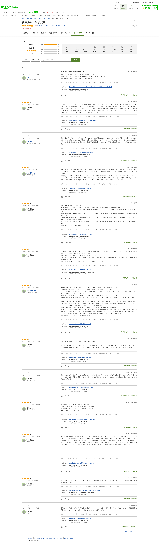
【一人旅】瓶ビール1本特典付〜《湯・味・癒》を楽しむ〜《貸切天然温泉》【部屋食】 (90, 87)
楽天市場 (145, 2)
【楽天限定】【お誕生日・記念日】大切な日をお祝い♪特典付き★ (85, 490)
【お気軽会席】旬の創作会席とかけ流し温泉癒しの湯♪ (82, 120)
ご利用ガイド (119, 2)
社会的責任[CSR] (51, 538)
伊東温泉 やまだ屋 (34, 22)
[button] (40, 78)
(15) (78, 33)
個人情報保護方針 (39, 538)
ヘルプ (112, 2)
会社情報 (30, 538)
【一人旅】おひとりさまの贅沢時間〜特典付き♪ (81, 152)
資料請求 (72, 538)
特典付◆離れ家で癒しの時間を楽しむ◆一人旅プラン (82, 387)
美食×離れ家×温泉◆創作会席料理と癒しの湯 (80, 188)
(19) (53, 33)
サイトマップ (127, 2)
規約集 (66, 538)
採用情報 (60, 538)
